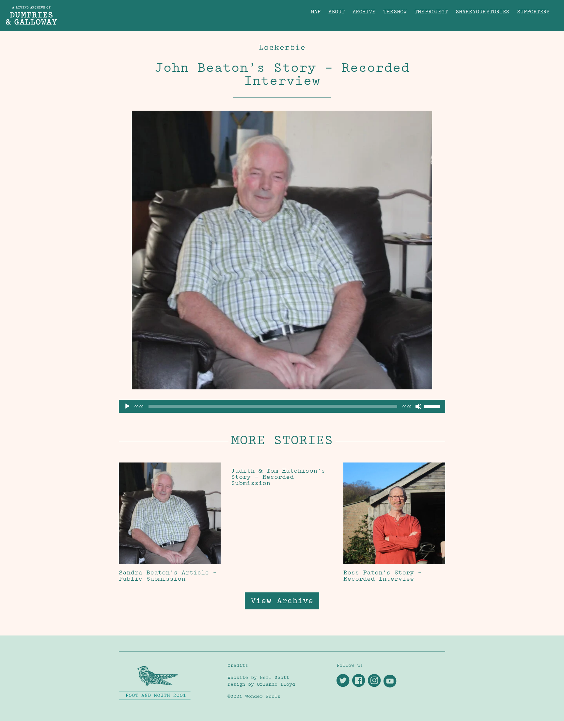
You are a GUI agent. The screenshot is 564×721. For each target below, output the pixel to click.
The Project (431, 11)
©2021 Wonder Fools (253, 696)
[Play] (127, 406)
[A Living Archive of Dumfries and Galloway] (282, 10)
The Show (395, 11)
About (336, 11)
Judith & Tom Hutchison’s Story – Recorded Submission (278, 476)
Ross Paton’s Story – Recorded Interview (382, 575)
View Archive (282, 600)
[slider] (433, 406)
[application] (282, 406)
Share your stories (482, 11)
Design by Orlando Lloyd (261, 684)
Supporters (533, 11)
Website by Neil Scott (258, 677)
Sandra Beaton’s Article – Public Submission (168, 575)
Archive (363, 11)
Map (316, 11)
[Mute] (418, 406)
